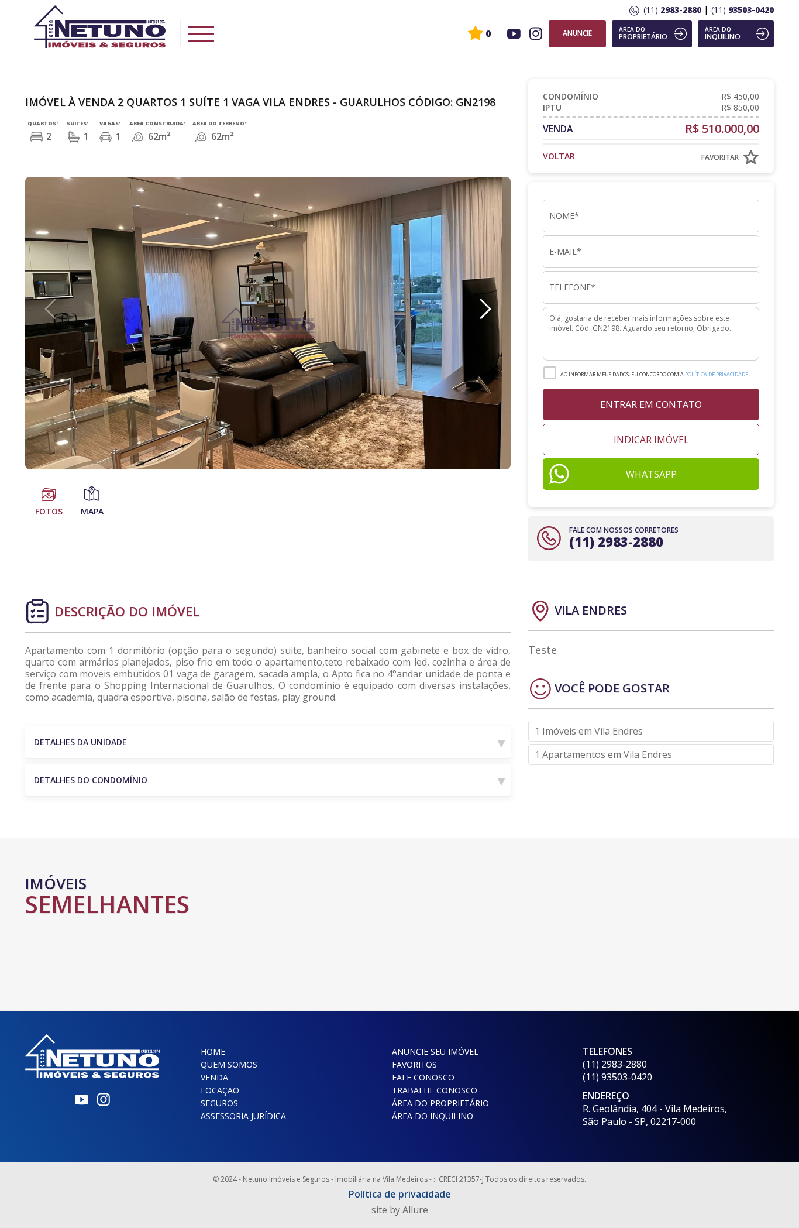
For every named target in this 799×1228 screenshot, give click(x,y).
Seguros (219, 1103)
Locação (220, 1090)
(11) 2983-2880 (616, 541)
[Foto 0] (268, 323)
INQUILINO (723, 33)
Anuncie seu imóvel (435, 1051)
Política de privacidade (400, 1194)
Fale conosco (423, 1077)
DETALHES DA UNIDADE (80, 741)
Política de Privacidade (716, 374)
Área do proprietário (440, 1103)
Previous (51, 308)
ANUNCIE (577, 33)
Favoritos (414, 1064)
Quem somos (229, 1064)
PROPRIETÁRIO (643, 33)
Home (213, 1051)
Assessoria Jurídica (243, 1115)
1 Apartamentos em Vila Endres (603, 754)
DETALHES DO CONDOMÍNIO (90, 779)
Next (484, 308)
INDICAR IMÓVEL (651, 439)
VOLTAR (559, 156)
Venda (214, 1077)
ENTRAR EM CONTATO (651, 404)
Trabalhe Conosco (434, 1090)
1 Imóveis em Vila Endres (589, 731)
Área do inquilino (432, 1115)
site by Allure (399, 1209)
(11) (672, 9)
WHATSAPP (651, 474)
